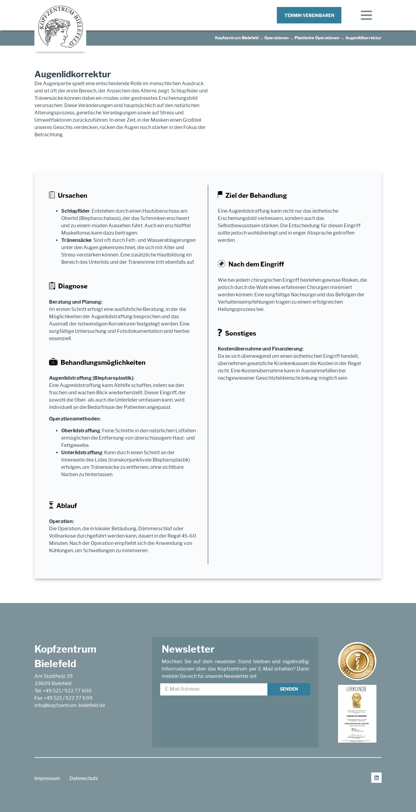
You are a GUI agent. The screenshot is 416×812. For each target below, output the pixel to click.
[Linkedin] (376, 777)
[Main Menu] (366, 15)
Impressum (47, 778)
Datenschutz (83, 778)
